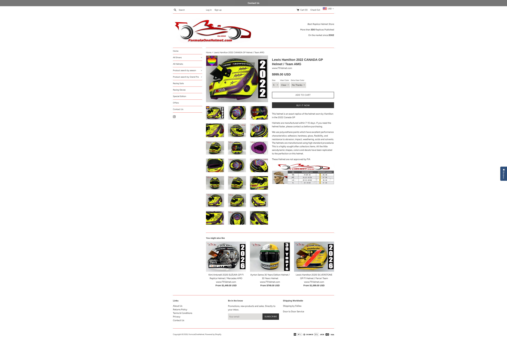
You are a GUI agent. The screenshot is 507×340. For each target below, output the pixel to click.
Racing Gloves (179, 90)
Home (175, 51)
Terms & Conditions (182, 313)
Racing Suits (178, 83)
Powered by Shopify (213, 334)
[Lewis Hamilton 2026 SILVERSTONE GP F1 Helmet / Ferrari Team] (314, 257)
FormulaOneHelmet (196, 334)
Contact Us (178, 109)
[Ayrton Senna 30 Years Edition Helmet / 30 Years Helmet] (270, 257)
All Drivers (187, 57)
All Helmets (178, 64)
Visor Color (284, 80)
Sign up (218, 10)
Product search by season (187, 70)
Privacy (176, 316)
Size (273, 80)
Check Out (315, 10)
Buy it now (303, 105)
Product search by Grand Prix (187, 77)
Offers (176, 103)
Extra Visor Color (297, 80)
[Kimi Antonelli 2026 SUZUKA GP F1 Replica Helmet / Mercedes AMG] (226, 257)
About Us (177, 306)
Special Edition (179, 96)
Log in (209, 10)
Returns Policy (180, 309)
